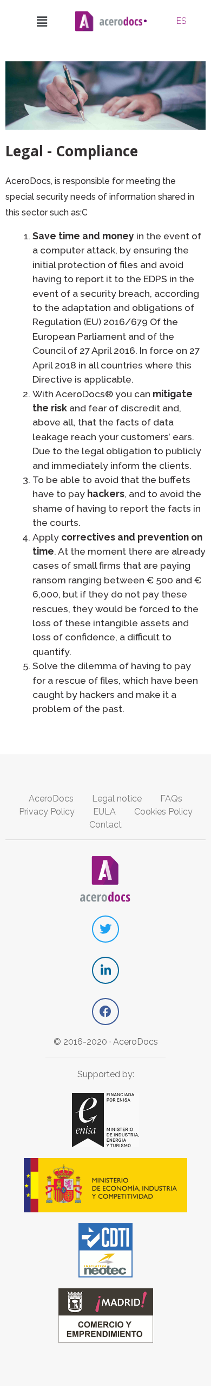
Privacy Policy (47, 811)
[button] (42, 21)
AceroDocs (51, 798)
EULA (104, 811)
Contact (105, 824)
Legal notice (117, 798)
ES (181, 21)
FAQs (171, 798)
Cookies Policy (163, 811)
